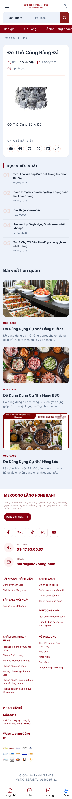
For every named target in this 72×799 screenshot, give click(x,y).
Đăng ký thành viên (13, 584)
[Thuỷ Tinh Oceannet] (24, 748)
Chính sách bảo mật (49, 595)
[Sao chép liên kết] (57, 148)
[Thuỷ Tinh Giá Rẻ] (18, 753)
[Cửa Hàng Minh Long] (30, 748)
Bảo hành (44, 662)
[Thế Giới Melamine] (11, 748)
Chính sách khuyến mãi (51, 590)
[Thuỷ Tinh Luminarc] (24, 753)
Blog (24, 37)
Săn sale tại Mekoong (14, 606)
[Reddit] (29, 148)
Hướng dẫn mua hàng (14, 666)
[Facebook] (11, 148)
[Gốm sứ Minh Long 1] (5, 753)
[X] (38, 148)
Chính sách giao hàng (50, 601)
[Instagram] (43, 532)
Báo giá (9, 29)
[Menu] (7, 6)
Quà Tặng (29, 29)
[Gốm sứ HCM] (11, 753)
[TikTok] (32, 532)
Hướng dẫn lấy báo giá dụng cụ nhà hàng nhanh (18, 682)
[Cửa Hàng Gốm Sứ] (30, 753)
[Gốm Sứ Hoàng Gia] (5, 748)
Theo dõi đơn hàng (13, 655)
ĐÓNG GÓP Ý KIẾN (15, 517)
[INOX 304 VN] (11, 760)
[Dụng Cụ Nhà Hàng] (18, 760)
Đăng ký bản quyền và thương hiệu (51, 624)
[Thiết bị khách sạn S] (24, 760)
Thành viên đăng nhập (15, 590)
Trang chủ (9, 37)
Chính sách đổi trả (48, 584)
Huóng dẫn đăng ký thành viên (17, 673)
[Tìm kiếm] (64, 17)
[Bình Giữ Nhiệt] (18, 748)
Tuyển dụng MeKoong (51, 667)
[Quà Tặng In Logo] (30, 760)
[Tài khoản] (65, 6)
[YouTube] (54, 532)
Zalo (20, 532)
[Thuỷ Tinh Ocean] (5, 760)
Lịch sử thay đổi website (52, 616)
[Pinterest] (20, 148)
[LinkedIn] (47, 148)
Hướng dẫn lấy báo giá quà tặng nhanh (17, 690)
